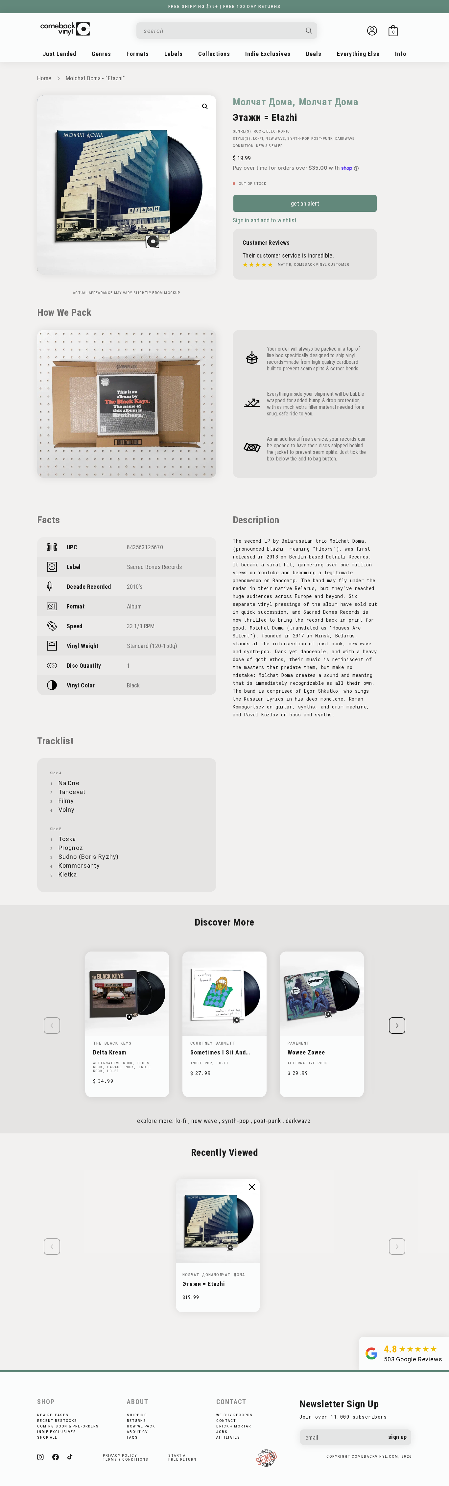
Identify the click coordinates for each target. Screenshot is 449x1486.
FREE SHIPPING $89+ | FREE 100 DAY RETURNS (224, 6)
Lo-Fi (258, 138)
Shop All (47, 1437)
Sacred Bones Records (154, 566)
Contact (226, 1421)
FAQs (132, 1437)
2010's (135, 586)
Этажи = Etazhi (203, 1283)
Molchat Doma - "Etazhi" (95, 78)
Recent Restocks (57, 1421)
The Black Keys (112, 1043)
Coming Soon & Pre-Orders (68, 1426)
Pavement (299, 1043)
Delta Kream (109, 1052)
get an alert (305, 203)
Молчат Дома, (264, 102)
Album (134, 606)
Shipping (137, 1415)
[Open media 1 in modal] (205, 106)
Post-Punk (322, 138)
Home (44, 78)
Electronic (278, 131)
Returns (136, 1421)
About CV (137, 1432)
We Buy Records (234, 1415)
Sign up (397, 1436)
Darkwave (345, 138)
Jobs (222, 1432)
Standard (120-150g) (152, 645)
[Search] (309, 30)
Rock (259, 131)
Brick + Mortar (233, 1426)
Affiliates (228, 1437)
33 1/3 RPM (141, 626)
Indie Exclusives (56, 1432)
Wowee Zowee (306, 1052)
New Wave (275, 138)
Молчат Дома (329, 102)
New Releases (53, 1415)
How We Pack (141, 1426)
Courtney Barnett (213, 1043)
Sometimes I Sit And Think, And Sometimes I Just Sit (222, 1052)
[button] (393, 30)
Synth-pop (298, 138)
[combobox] (221, 30)
